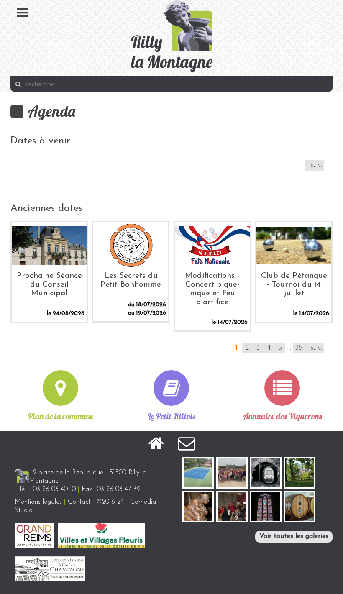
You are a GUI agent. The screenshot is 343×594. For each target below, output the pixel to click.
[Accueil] (156, 445)
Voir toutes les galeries (293, 536)
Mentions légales (38, 502)
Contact (79, 502)
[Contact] (186, 445)
